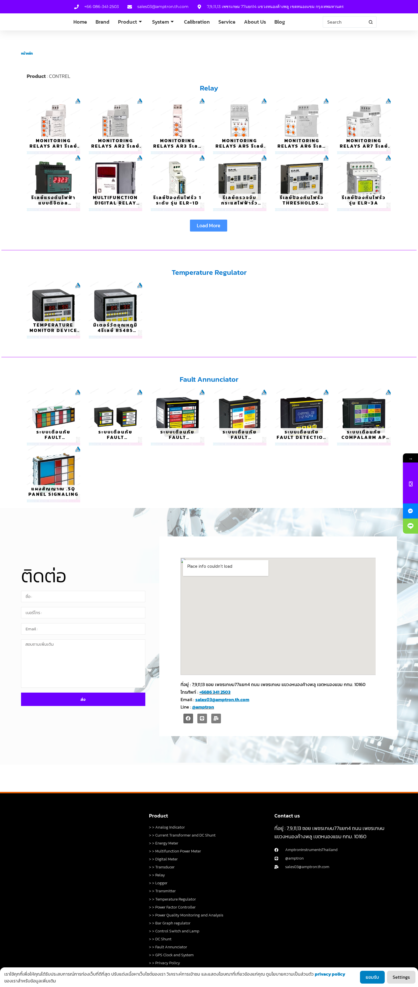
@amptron (203, 706)
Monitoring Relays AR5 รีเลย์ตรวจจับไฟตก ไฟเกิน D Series (240, 148)
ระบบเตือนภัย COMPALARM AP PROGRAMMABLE (364, 437)
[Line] (202, 718)
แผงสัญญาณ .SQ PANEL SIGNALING (53, 491)
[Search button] (370, 22)
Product (127, 22)
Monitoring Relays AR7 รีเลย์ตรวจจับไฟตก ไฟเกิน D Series (364, 148)
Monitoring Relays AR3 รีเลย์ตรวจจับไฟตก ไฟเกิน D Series (177, 148)
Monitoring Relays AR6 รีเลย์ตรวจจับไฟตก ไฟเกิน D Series (302, 148)
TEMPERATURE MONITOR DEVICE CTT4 (53, 330)
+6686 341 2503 (215, 692)
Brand (102, 22)
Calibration (197, 22)
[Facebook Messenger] (410, 511)
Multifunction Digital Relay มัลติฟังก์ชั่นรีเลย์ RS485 (115, 205)
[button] (208, 226)
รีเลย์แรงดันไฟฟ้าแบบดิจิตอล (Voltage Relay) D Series (53, 205)
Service (226, 22)
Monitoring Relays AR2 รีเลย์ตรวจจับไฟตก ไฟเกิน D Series (115, 148)
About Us (255, 22)
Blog (279, 22)
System (160, 22)
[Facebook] (188, 718)
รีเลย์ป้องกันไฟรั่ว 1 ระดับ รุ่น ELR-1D (177, 200)
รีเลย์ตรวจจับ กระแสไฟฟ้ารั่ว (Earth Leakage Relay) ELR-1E (239, 205)
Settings (401, 977)
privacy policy (330, 974)
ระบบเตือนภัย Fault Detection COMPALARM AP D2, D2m (302, 440)
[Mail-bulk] (216, 718)
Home (80, 22)
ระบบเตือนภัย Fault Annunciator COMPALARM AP (53, 440)
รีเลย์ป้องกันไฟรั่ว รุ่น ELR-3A (364, 200)
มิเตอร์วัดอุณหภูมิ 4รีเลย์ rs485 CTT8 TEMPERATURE (115, 333)
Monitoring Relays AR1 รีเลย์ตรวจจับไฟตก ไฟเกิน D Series (53, 148)
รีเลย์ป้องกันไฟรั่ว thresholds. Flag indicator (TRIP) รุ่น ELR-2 (301, 205)
